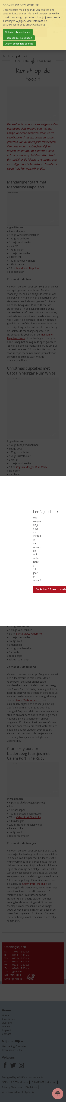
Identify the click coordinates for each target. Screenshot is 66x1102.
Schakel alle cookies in (17, 32)
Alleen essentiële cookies (19, 43)
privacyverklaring (35, 24)
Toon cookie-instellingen (18, 37)
